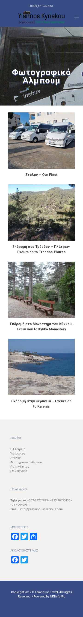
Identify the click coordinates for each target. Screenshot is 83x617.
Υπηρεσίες (17, 453)
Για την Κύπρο (19, 466)
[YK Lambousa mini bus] (41, 17)
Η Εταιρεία (17, 449)
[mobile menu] (77, 17)
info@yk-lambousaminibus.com (41, 509)
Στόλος (15, 458)
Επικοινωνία (18, 471)
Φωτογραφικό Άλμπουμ (26, 462)
